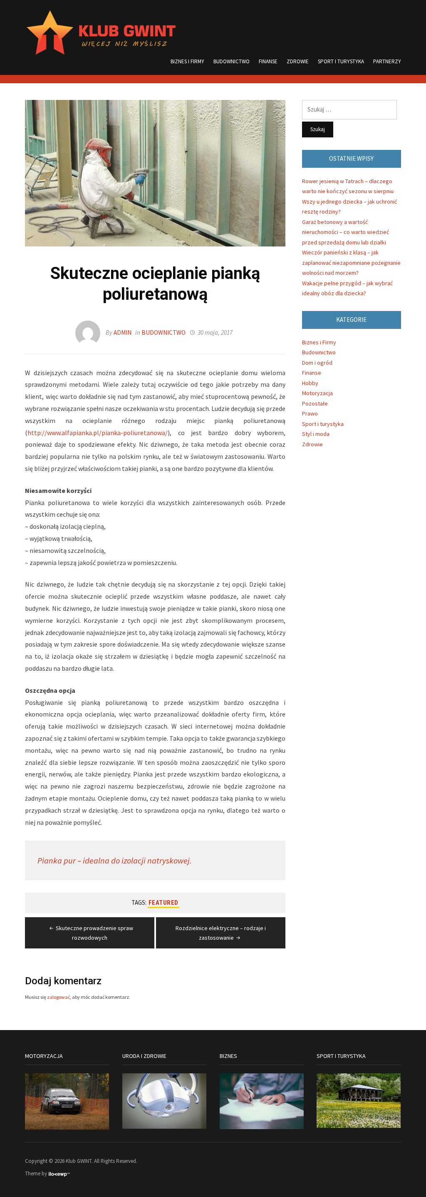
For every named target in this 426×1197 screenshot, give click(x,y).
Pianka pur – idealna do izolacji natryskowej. (114, 860)
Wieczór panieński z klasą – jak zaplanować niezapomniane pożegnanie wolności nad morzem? (351, 262)
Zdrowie (298, 61)
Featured (163, 902)
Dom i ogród (317, 362)
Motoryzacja (317, 393)
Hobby (310, 383)
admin (122, 332)
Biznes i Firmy (187, 61)
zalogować (58, 997)
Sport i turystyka (341, 61)
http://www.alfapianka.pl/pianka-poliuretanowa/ (97, 432)
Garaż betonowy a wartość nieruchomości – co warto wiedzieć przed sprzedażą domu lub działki (345, 232)
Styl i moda (315, 434)
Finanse (268, 61)
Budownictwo (231, 61)
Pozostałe (315, 403)
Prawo (310, 413)
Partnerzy (387, 61)
